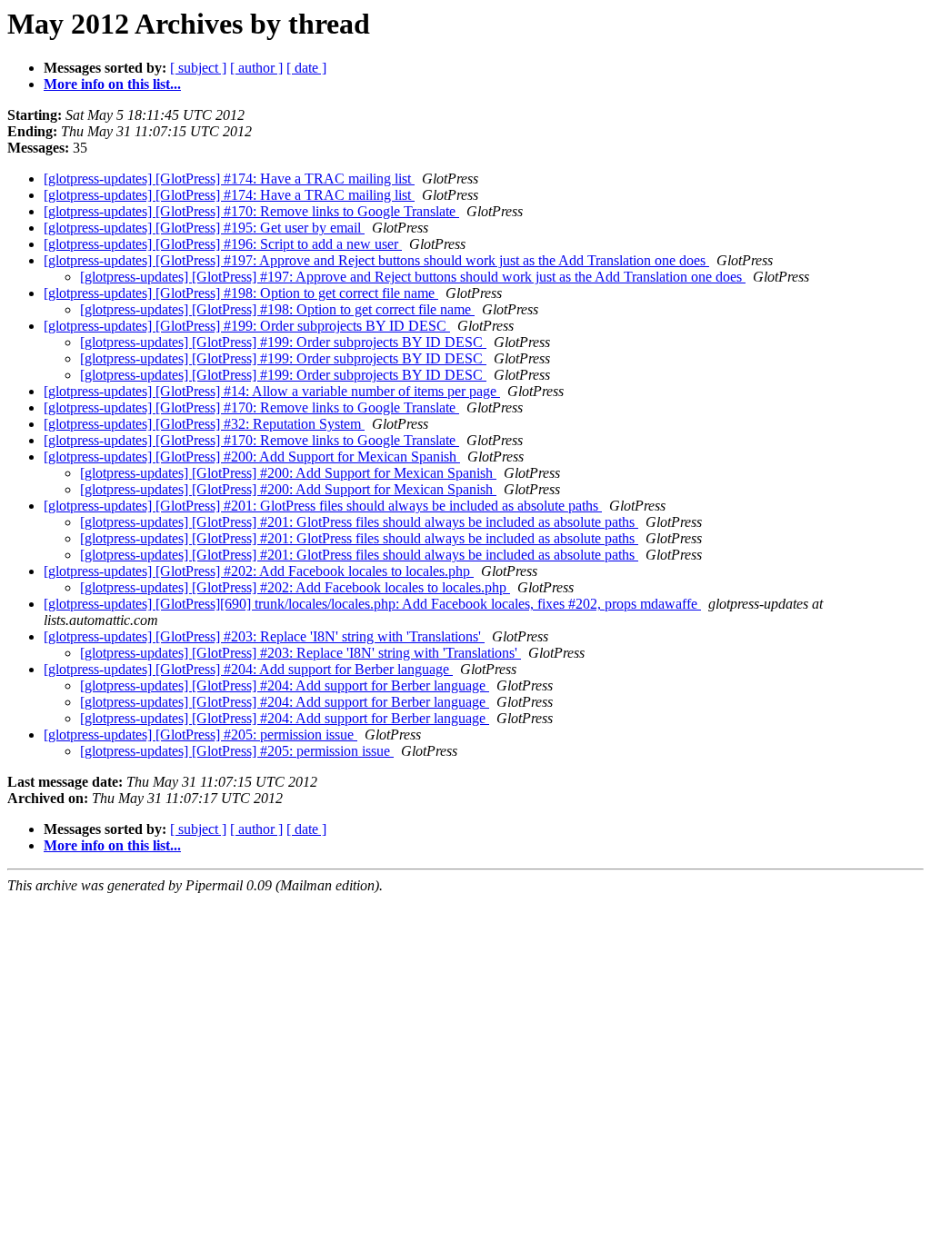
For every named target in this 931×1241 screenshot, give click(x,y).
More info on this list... (112, 84)
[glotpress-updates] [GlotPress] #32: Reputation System (204, 424)
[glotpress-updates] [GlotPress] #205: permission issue (200, 734)
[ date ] (306, 67)
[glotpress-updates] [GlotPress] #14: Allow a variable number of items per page (272, 391)
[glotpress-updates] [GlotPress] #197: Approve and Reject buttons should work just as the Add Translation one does (376, 260)
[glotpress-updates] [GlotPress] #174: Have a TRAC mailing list (229, 178)
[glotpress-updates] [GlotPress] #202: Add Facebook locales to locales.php (259, 571)
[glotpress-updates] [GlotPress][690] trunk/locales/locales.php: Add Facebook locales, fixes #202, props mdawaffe (372, 603)
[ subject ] (198, 67)
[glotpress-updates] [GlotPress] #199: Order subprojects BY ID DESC (247, 325)
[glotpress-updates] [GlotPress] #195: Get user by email (204, 227)
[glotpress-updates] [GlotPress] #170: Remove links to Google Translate (251, 211)
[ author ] (256, 67)
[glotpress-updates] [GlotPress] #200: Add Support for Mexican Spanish (252, 456)
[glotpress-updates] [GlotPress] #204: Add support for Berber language (248, 669)
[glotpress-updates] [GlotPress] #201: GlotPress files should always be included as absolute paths (323, 505)
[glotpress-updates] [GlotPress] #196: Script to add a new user (223, 244)
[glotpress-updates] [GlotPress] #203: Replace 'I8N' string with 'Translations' (264, 636)
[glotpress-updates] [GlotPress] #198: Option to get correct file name (241, 293)
